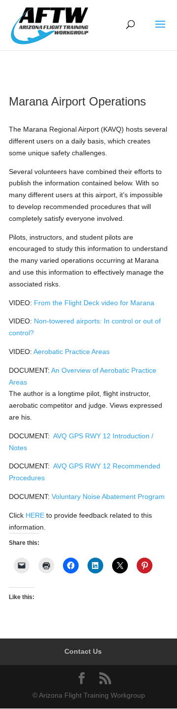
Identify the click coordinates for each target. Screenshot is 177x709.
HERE (35, 515)
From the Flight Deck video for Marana (94, 303)
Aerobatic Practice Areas (71, 351)
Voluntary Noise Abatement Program (108, 496)
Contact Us (83, 651)
